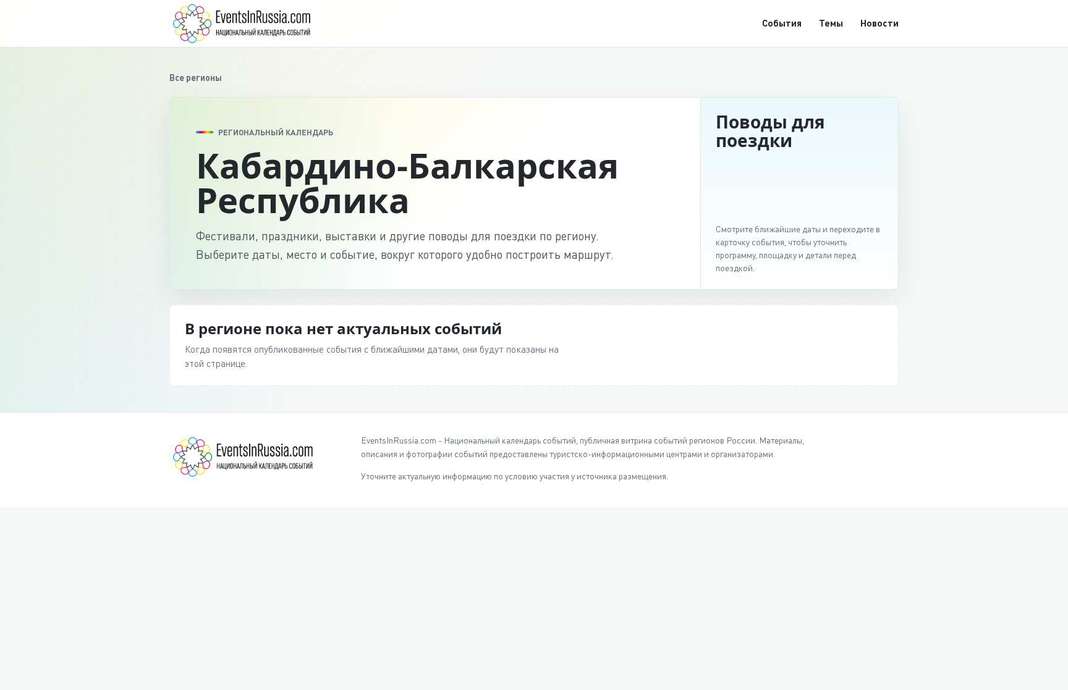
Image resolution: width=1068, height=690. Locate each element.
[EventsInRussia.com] (249, 23)
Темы (831, 22)
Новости (879, 22)
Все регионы (195, 77)
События (782, 22)
